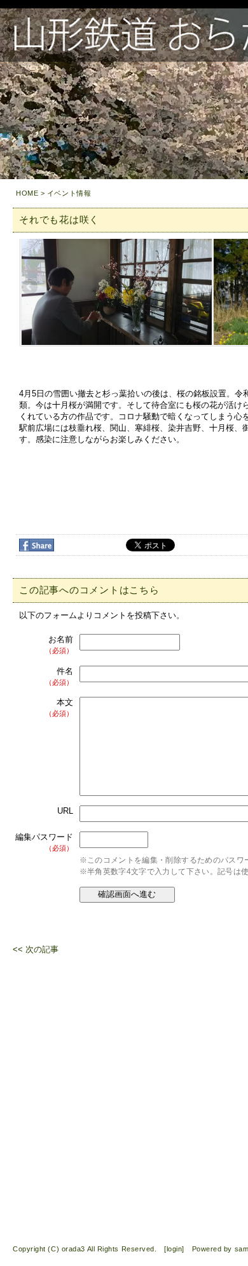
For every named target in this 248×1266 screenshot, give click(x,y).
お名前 (59, 644)
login (175, 1249)
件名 (59, 676)
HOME (27, 193)
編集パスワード (44, 842)
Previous (30, 287)
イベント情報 (69, 193)
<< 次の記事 (36, 949)
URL (65, 811)
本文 (59, 707)
